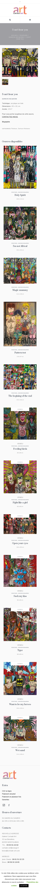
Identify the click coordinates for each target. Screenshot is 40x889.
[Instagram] (4, 805)
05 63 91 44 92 (12, 845)
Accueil (14, 35)
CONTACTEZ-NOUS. (10, 117)
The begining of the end (20, 396)
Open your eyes (20, 543)
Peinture (23, 35)
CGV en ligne (6, 791)
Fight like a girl (20, 502)
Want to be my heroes (20, 704)
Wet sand (20, 750)
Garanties (5, 800)
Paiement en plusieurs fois (11, 797)
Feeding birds (20, 449)
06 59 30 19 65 (13, 862)
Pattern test (20, 352)
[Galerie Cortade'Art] (20, 10)
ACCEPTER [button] (23, 885)
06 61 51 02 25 (18, 859)
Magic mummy (20, 290)
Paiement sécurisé (8, 794)
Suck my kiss (20, 596)
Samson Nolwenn (16, 37)
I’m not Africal (20, 246)
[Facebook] (9, 805)
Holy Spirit (20, 195)
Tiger (20, 650)
